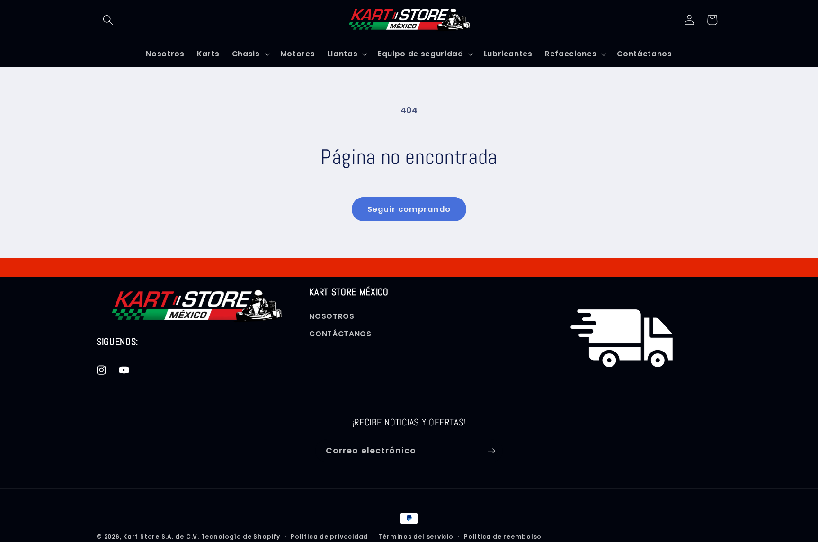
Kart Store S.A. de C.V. (161, 537)
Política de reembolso (503, 537)
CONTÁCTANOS (340, 334)
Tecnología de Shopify (240, 537)
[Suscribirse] (491, 451)
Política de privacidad (329, 537)
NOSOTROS (331, 316)
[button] (108, 20)
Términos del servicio (416, 537)
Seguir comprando (409, 209)
